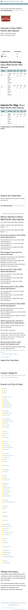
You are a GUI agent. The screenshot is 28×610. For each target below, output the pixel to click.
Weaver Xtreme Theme (20, 609)
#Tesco (23, 10)
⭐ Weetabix (5, 554)
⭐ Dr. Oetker (6, 425)
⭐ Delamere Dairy (7, 421)
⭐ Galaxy (5, 441)
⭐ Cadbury (5, 411)
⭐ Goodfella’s (6, 445)
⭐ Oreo (4, 508)
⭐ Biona (4, 399)
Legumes (3, 377)
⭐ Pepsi (4, 512)
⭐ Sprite (4, 530)
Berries (3, 375)
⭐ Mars (4, 486)
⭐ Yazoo (4, 560)
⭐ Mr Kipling (6, 492)
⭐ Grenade (5, 449)
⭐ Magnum (5, 484)
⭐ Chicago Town (7, 413)
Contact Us (16, 605)
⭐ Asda (4, 392)
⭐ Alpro (4, 390)
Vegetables (14, 377)
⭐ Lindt (4, 475)
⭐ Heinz (4, 459)
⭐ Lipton (5, 477)
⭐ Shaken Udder (7, 526)
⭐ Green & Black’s (7, 447)
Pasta (8, 377)
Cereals (12, 375)
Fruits (22, 375)
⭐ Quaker (5, 516)
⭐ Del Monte (6, 419)
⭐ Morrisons (6, 490)
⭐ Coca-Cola (6, 415)
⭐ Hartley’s (5, 453)
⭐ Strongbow (6, 534)
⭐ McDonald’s (6, 488)
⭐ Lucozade (5, 479)
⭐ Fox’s (4, 435)
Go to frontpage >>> (6, 357)
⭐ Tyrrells (5, 542)
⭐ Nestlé (5, 500)
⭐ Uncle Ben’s (6, 546)
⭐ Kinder (5, 471)
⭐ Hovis (4, 461)
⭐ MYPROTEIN (6, 496)
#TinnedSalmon (17, 10)
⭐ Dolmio (5, 423)
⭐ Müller (5, 494)
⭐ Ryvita (5, 520)
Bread (7, 375)
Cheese (18, 375)
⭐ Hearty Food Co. (7, 455)
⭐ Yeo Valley (6, 562)
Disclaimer (4, 603)
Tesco (6, 227)
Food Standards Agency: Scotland (9, 354)
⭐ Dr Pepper (6, 427)
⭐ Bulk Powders (7, 405)
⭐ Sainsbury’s (6, 524)
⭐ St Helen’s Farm (7, 532)
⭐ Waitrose (5, 550)
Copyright (11, 603)
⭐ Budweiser (6, 403)
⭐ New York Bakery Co (9, 502)
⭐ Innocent (5, 465)
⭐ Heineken (5, 457)
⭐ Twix (4, 540)
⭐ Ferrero (5, 433)
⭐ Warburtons (6, 552)
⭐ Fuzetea (5, 437)
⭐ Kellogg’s (5, 469)
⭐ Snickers (5, 528)
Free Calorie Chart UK (9, 607)
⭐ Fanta (4, 431)
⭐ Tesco (4, 538)
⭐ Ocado (5, 506)
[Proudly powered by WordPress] (14, 609)
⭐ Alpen (4, 388)
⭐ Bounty (5, 401)
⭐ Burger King (6, 407)
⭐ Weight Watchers (8, 556)
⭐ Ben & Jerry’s (7, 397)
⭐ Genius (5, 443)
